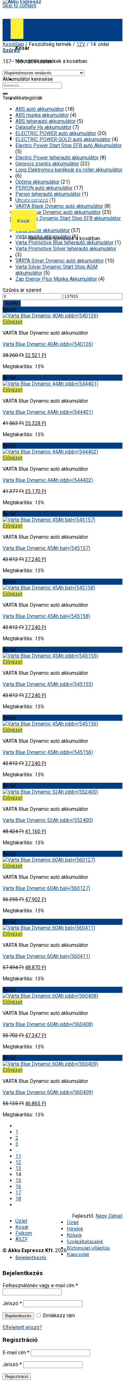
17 (18, 1193)
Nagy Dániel (109, 1216)
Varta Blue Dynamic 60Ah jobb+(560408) (48, 1024)
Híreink (75, 1228)
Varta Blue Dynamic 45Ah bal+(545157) (46, 548)
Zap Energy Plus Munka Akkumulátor (56, 279)
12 (18, 1162)
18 (18, 1199)
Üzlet (21, 1221)
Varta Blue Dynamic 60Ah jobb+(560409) (48, 1092)
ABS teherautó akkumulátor (45, 121)
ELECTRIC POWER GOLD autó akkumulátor (63, 139)
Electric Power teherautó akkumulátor (57, 158)
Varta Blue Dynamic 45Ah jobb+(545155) (48, 684)
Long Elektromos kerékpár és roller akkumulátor (68, 170)
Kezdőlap (13, 44)
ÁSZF (21, 1239)
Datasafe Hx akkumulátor (43, 127)
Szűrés (11, 303)
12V (80, 44)
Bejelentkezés (18, 1315)
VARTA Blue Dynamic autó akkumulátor (58, 212)
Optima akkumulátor (37, 182)
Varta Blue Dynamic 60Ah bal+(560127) (46, 888)
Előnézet (12, 322)
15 (18, 1180)
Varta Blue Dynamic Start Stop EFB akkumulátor (68, 218)
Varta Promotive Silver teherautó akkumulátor (65, 249)
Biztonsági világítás (88, 1247)
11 (18, 1156)
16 (18, 1186)
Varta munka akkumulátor (43, 236)
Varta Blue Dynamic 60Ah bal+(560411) (46, 956)
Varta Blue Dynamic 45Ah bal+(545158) (46, 616)
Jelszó (12, 1303)
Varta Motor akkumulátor (42, 230)
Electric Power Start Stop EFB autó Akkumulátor (68, 145)
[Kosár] (17, 28)
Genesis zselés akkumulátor (47, 164)
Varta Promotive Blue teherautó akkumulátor (64, 243)
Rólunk (74, 1235)
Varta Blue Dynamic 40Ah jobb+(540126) (48, 344)
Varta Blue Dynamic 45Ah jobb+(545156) (48, 752)
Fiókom (23, 1233)
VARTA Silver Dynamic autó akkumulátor (59, 261)
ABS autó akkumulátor (39, 109)
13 (18, 1168)
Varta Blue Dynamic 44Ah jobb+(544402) (48, 480)
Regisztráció (16, 1376)
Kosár (22, 1227)
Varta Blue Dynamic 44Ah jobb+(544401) (48, 412)
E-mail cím (16, 1353)
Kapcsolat (32, 176)
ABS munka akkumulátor (42, 115)
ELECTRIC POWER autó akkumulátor (55, 133)
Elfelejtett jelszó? (22, 1327)
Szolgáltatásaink (85, 1241)
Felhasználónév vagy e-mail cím (40, 1285)
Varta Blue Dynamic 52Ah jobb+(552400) (48, 820)
